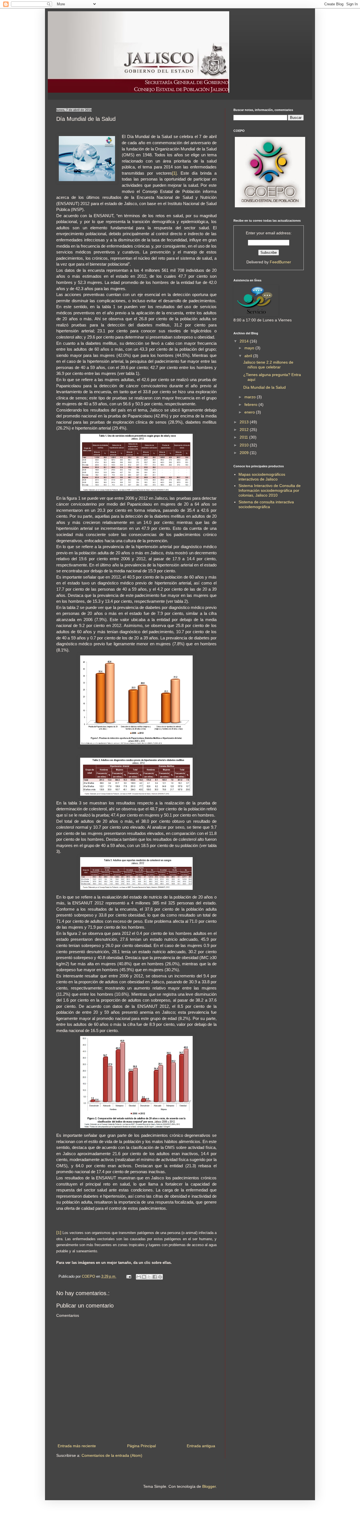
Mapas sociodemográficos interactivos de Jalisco (261, 476)
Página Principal (141, 1446)
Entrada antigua (201, 1446)
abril (248, 355)
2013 (245, 422)
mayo (249, 348)
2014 (245, 341)
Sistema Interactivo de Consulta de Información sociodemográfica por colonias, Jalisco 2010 (269, 490)
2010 (245, 445)
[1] (174, 173)
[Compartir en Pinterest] (160, 1277)
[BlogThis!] (144, 1277)
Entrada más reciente (77, 1446)
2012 (245, 429)
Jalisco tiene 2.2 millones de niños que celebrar (268, 364)
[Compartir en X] (149, 1277)
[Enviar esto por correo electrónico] (138, 1277)
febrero (251, 404)
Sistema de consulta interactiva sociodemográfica (266, 504)
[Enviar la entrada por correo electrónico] (128, 1277)
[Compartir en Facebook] (155, 1277)
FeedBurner (280, 262)
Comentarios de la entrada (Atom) (112, 1455)
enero (250, 412)
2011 (244, 437)
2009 (245, 452)
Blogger (209, 1486)
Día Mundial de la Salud (264, 387)
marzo (250, 397)
